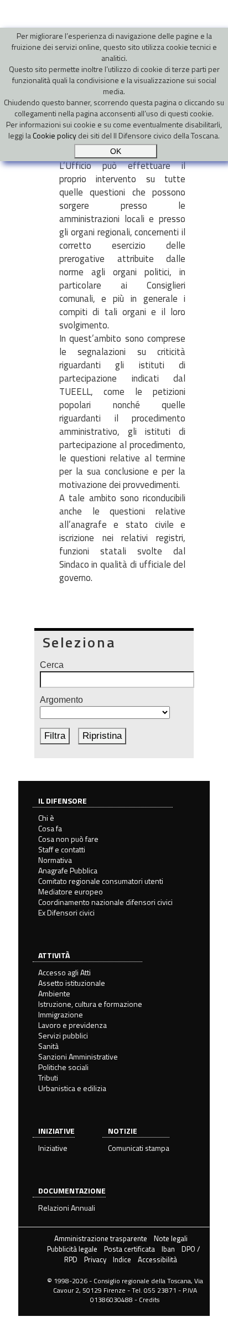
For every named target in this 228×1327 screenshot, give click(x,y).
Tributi (48, 1077)
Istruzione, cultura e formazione (90, 1004)
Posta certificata (129, 1248)
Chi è (46, 818)
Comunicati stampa (138, 1148)
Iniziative (53, 1148)
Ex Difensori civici (66, 912)
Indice (122, 1259)
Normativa (55, 860)
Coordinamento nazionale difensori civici (105, 902)
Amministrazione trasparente (100, 1238)
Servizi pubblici (63, 1035)
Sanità (48, 1046)
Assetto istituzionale (71, 983)
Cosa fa (50, 828)
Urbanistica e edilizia (72, 1088)
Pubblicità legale (72, 1248)
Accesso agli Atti (64, 972)
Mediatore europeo (70, 891)
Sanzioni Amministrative (78, 1056)
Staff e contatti (61, 849)
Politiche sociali (63, 1067)
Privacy (95, 1259)
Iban (168, 1248)
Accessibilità (157, 1259)
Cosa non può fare (68, 839)
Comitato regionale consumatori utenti (100, 881)
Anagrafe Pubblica (67, 870)
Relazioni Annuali (66, 1207)
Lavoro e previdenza (72, 1025)
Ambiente (54, 993)
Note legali (171, 1238)
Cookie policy (54, 135)
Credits (149, 1299)
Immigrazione (60, 1014)
